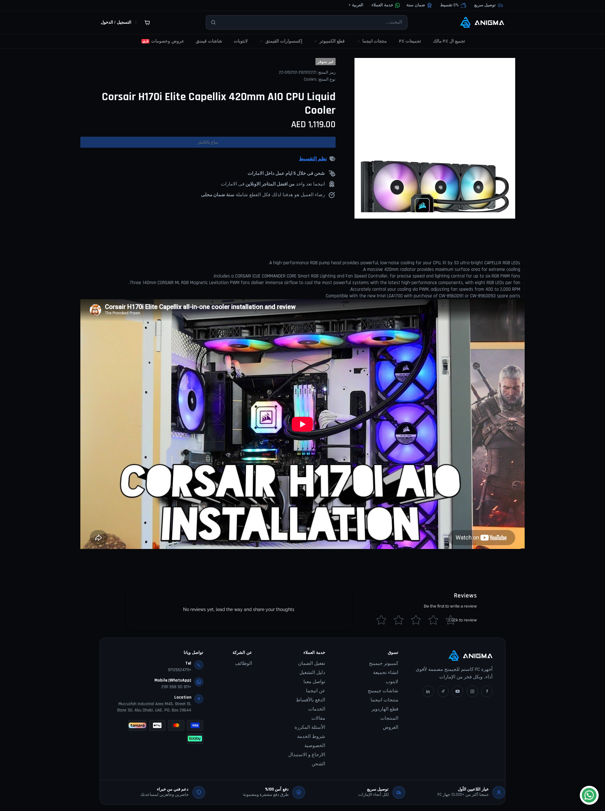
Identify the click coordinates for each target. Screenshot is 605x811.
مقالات (318, 718)
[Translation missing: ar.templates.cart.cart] (147, 22)
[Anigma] (482, 22)
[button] (453, 5)
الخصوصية (314, 746)
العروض (390, 727)
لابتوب (392, 682)
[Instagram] (472, 691)
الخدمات (316, 709)
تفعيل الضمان (311, 663)
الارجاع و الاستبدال (306, 755)
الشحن (318, 764)
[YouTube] (457, 691)
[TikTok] (443, 691)
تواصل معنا (314, 682)
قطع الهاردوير (385, 709)
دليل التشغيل (312, 673)
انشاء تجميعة (385, 673)
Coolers (310, 79)
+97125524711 (179, 670)
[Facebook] (487, 691)
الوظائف (243, 663)
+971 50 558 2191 (176, 687)
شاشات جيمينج (383, 691)
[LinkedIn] (428, 691)
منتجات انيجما (384, 700)
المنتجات (389, 718)
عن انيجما (315, 691)
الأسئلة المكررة (310, 727)
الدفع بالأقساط (310, 700)
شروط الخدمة (311, 737)
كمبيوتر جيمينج (383, 663)
